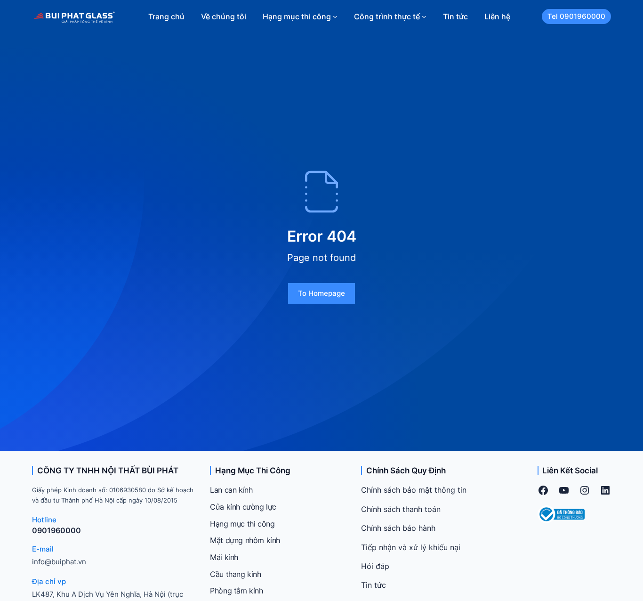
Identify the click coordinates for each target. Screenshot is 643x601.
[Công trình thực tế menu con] (424, 16)
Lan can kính (231, 490)
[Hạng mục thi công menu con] (335, 16)
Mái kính (224, 557)
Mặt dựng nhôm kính (245, 540)
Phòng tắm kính (236, 590)
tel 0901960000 (576, 16)
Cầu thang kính (235, 574)
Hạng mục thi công (242, 523)
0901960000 (56, 530)
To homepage (321, 293)
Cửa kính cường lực (243, 507)
